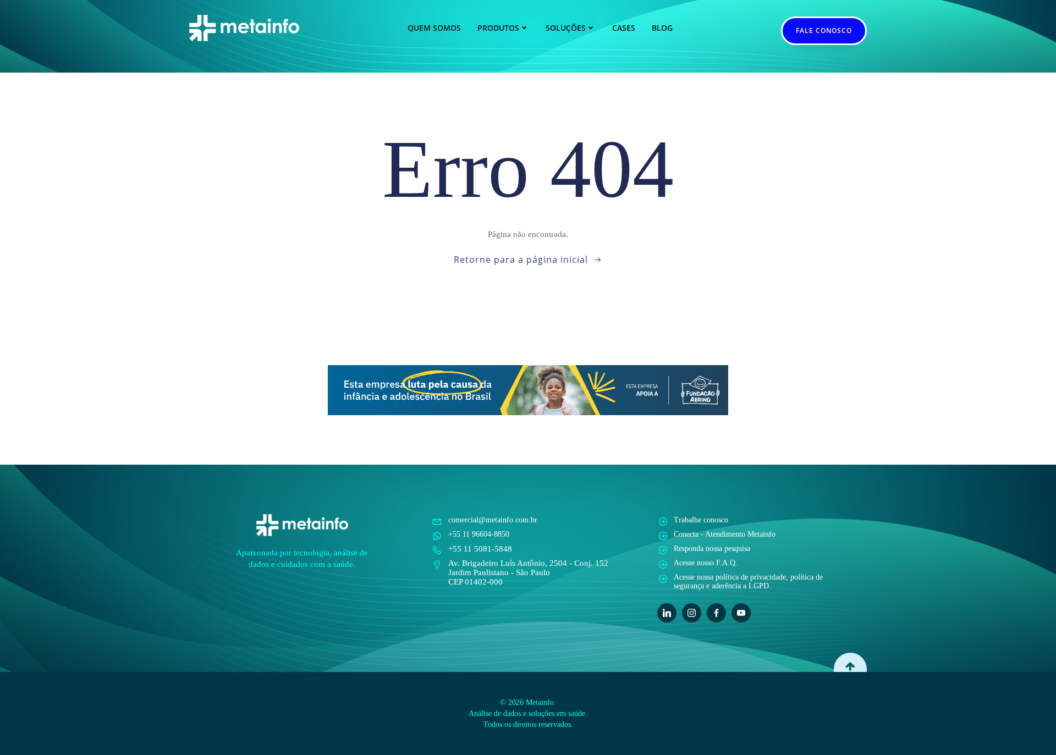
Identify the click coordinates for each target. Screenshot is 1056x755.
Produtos (498, 28)
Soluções (566, 28)
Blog (662, 28)
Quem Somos (434, 28)
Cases (623, 28)
